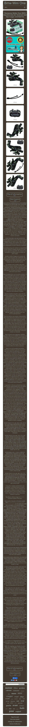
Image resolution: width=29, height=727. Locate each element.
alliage (22, 696)
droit (16, 703)
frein (6, 708)
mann (13, 693)
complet (7, 698)
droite (10, 708)
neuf (22, 701)
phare (11, 703)
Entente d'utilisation (15, 724)
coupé (16, 696)
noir (18, 701)
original (18, 711)
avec (20, 698)
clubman (21, 705)
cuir (24, 698)
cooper (9, 696)
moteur (8, 688)
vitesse (9, 694)
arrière (22, 688)
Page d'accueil (15, 717)
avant (15, 705)
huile (22, 708)
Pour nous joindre (15, 719)
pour (11, 711)
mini (20, 693)
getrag (7, 701)
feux (8, 703)
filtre (16, 688)
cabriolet (8, 690)
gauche (8, 705)
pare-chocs (20, 703)
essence (16, 698)
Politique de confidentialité (15, 721)
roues (14, 708)
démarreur (13, 701)
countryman (16, 690)
